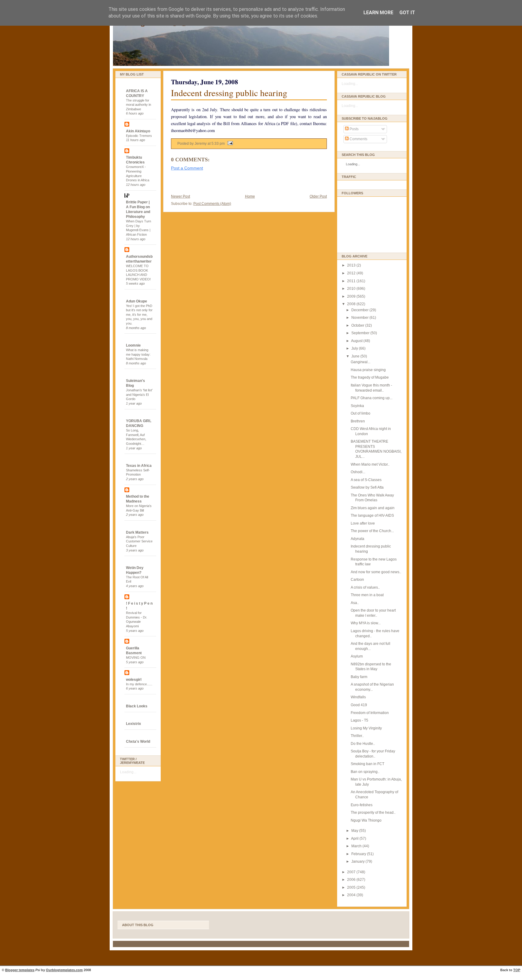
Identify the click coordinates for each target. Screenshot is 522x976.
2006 (351, 879)
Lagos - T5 (359, 720)
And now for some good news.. (376, 572)
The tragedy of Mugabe (370, 377)
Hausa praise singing (368, 370)
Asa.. (355, 603)
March (356, 846)
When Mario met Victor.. (370, 464)
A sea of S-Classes (366, 480)
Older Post (318, 196)
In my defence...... (139, 684)
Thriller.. (357, 736)
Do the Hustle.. (363, 744)
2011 (351, 281)
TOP (516, 970)
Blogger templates (19, 970)
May (355, 831)
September (360, 333)
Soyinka (357, 406)
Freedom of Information (370, 713)
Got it (407, 12)
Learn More (378, 12)
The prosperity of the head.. (373, 812)
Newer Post (180, 196)
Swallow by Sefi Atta (367, 487)
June (355, 356)
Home (250, 196)
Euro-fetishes (361, 805)
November (360, 317)
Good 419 (359, 705)
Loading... (128, 772)
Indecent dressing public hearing (229, 93)
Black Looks (136, 706)
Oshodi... (358, 472)
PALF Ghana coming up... (371, 398)
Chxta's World (138, 741)
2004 (351, 895)
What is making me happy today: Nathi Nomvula (138, 354)
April (355, 838)
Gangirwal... (360, 362)
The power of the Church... (372, 531)
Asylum (357, 656)
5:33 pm (218, 143)
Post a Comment (187, 168)
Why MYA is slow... (366, 623)
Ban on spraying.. (365, 772)
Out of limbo (360, 413)
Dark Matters (137, 532)
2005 (351, 887)
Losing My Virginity (366, 728)
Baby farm (359, 677)
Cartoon (357, 579)
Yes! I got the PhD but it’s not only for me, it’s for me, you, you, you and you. (139, 314)
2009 (351, 296)
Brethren (358, 421)
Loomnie (133, 345)
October (358, 325)
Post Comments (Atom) (212, 204)
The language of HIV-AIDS (372, 515)
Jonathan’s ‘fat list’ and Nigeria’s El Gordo (139, 394)
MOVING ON (136, 657)
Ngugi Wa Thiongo (366, 820)
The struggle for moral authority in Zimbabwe (138, 105)
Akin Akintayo (138, 131)
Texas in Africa (139, 466)
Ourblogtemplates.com (64, 970)
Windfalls (358, 697)
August (357, 341)
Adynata (357, 539)
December (360, 310)
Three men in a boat (367, 595)
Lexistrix (133, 724)
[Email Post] (229, 143)
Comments (358, 139)
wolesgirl (133, 679)
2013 (351, 265)
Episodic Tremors (139, 135)
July (355, 348)
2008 (351, 304)
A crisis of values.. (365, 587)
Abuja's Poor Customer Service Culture (139, 541)
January (358, 861)
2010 (351, 288)
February (359, 854)
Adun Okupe (136, 301)
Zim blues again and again (373, 508)
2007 (351, 872)
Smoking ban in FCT (367, 764)
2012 (351, 273)
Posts (354, 129)
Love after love (363, 523)
